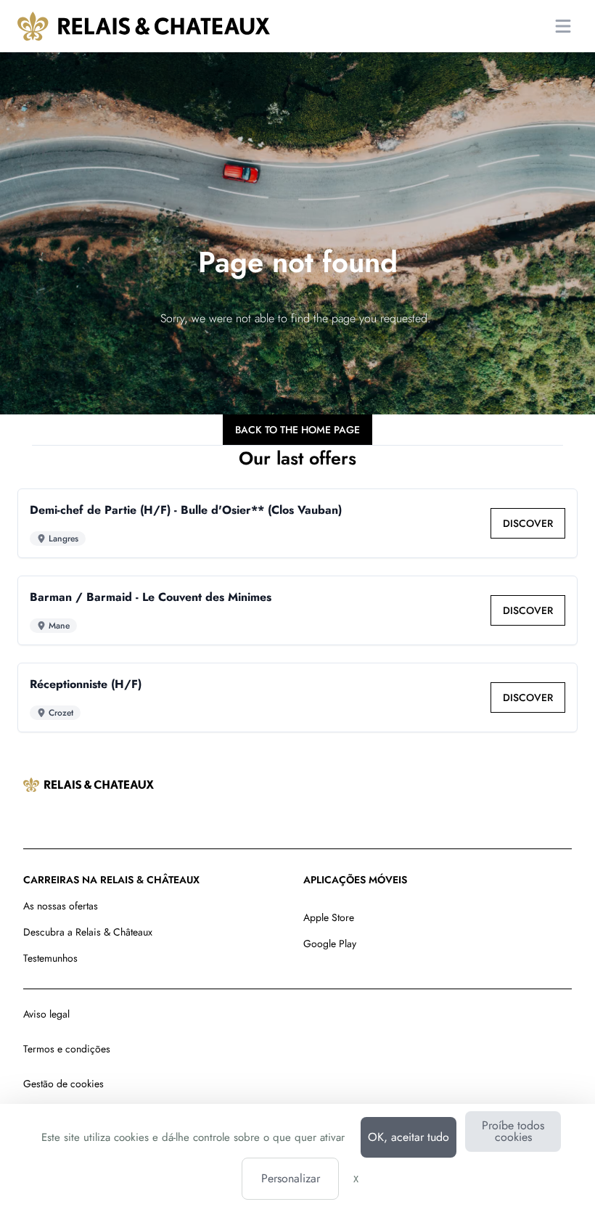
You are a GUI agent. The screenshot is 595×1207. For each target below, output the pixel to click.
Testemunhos (50, 958)
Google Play (329, 943)
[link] (528, 523)
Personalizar (290, 1178)
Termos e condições (66, 1049)
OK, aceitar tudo (408, 1137)
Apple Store (328, 917)
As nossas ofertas (60, 906)
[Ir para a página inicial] (143, 26)
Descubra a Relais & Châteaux (87, 932)
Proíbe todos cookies (513, 1131)
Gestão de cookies (63, 1083)
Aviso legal (46, 1014)
